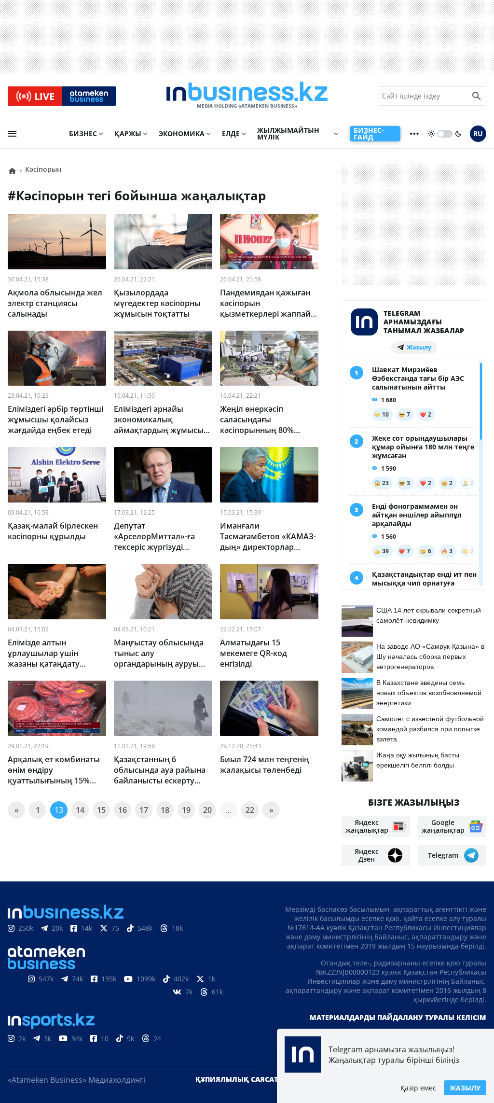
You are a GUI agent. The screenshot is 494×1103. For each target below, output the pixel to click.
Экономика (182, 133)
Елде (231, 133)
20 (207, 810)
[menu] (12, 133)
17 (143, 810)
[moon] (458, 134)
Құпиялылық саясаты (239, 1079)
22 (250, 810)
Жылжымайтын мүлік (288, 133)
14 (80, 810)
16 (122, 810)
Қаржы (127, 133)
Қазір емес (418, 1087)
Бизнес (83, 133)
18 (165, 810)
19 (186, 810)
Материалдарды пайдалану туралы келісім (398, 1017)
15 (101, 810)
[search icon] (476, 96)
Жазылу (465, 1087)
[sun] (431, 134)
